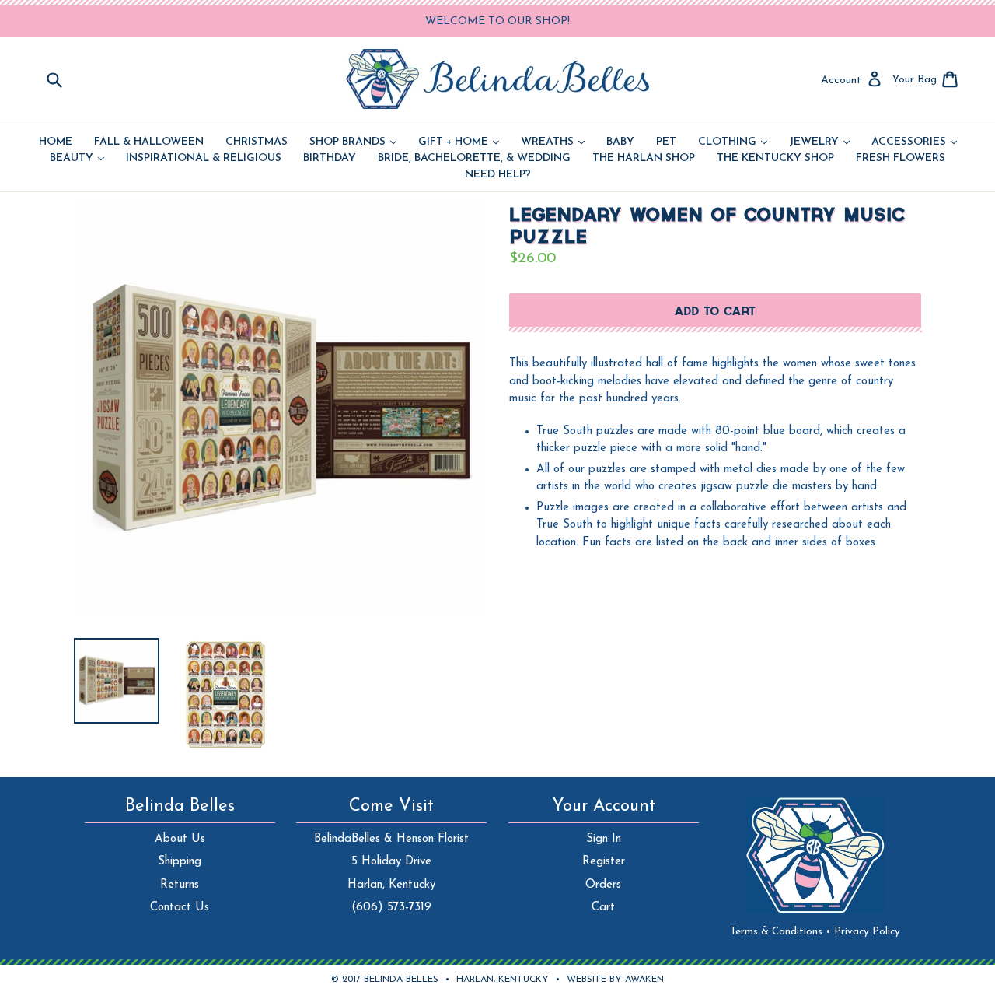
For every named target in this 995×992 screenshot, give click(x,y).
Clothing (732, 142)
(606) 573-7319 (391, 907)
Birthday (329, 158)
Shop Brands (352, 142)
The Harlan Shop (643, 158)
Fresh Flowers (900, 158)
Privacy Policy (867, 932)
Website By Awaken (615, 979)
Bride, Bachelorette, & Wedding (474, 158)
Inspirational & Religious (203, 158)
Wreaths (553, 142)
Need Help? (498, 175)
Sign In (603, 839)
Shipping (179, 862)
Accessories (914, 142)
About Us (180, 839)
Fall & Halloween (149, 142)
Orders (603, 885)
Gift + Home (458, 142)
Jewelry (819, 142)
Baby (620, 142)
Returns (179, 885)
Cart (603, 907)
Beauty (77, 158)
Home (55, 142)
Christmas (256, 142)
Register (603, 862)
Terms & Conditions (780, 932)
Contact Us (179, 907)
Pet (666, 142)
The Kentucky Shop (775, 158)
